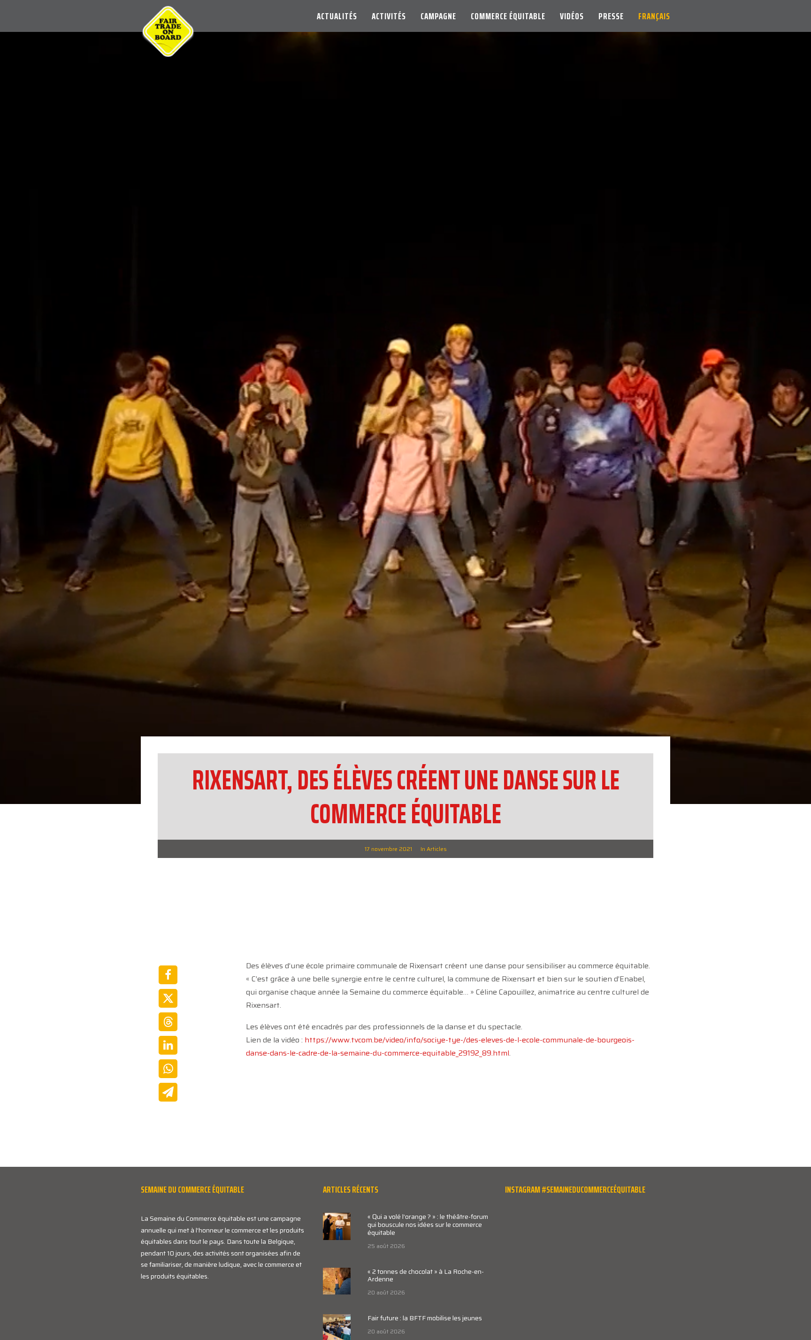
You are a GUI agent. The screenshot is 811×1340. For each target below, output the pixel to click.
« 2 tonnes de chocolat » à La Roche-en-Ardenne (425, 1275)
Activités (389, 15)
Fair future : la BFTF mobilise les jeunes (424, 1318)
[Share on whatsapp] (168, 1068)
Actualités (337, 15)
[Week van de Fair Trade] (168, 16)
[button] (337, 1226)
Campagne (438, 15)
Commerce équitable (508, 15)
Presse (611, 15)
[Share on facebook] (168, 974)
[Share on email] (168, 1092)
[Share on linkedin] (168, 1045)
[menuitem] (340, 16)
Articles (437, 848)
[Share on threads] (168, 1021)
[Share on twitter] (168, 998)
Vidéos (572, 15)
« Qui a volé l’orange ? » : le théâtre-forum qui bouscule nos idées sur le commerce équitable (427, 1224)
